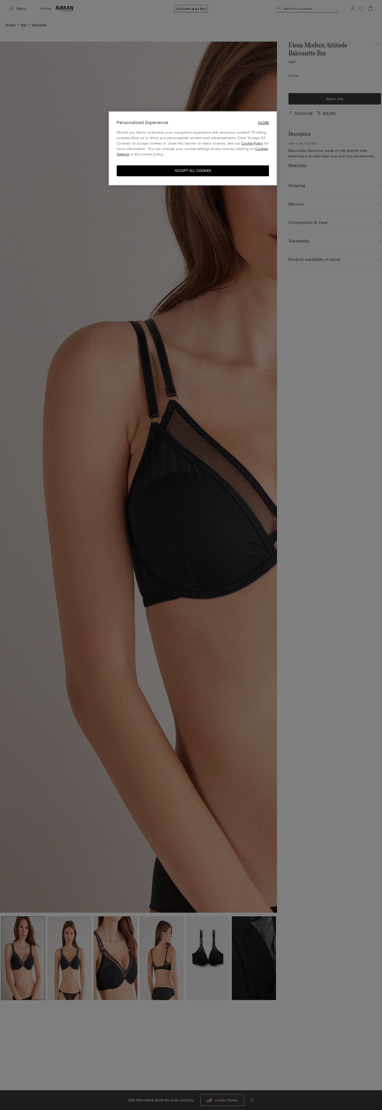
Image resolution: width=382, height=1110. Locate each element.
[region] (192, 148)
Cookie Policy (252, 143)
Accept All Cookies (193, 170)
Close (263, 123)
